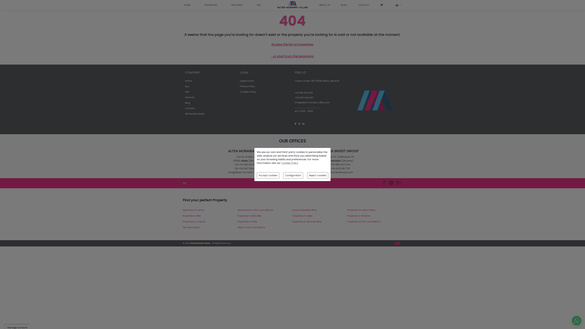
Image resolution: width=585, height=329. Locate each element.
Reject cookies (317, 175)
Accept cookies (268, 175)
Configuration (293, 175)
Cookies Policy (289, 163)
